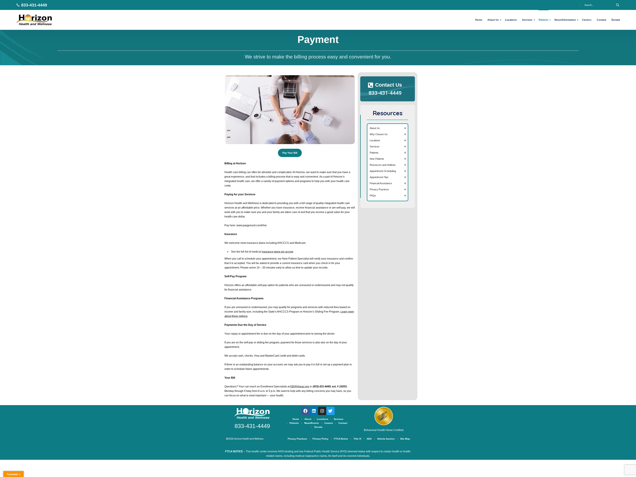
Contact (601, 19)
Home (478, 19)
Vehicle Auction (386, 438)
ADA (369, 438)
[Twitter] (330, 411)
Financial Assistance (381, 183)
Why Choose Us (379, 134)
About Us (493, 19)
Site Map (405, 438)
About (307, 419)
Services (527, 19)
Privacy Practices (379, 189)
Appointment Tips (379, 177)
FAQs (373, 195)
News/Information (565, 19)
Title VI (357, 438)
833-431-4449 (34, 5)
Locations (511, 19)
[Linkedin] (314, 411)
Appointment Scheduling (383, 171)
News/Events (311, 423)
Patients (543, 19)
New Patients (377, 158)
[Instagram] (322, 411)
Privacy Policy (320, 438)
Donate (615, 19)
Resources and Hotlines (383, 164)
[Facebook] (305, 411)
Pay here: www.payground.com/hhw (245, 225)
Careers (586, 19)
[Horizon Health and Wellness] (34, 19)
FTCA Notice (341, 438)
